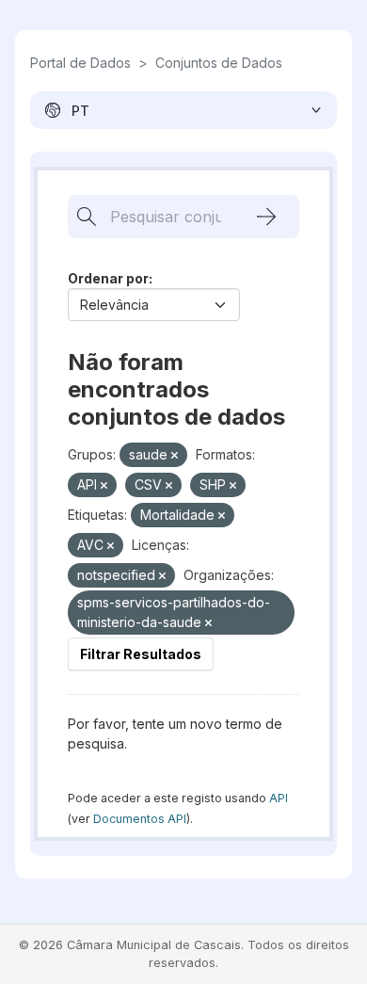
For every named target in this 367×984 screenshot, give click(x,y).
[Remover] (174, 455)
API (278, 798)
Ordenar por (108, 278)
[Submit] (266, 217)
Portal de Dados (80, 63)
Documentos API (139, 819)
